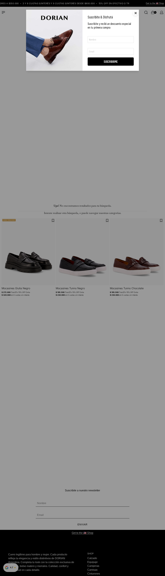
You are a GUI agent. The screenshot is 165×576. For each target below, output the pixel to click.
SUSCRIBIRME (111, 61)
